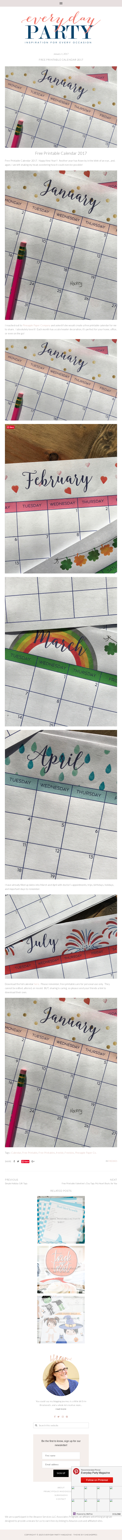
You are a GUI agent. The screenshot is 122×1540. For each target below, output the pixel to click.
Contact (61, 1499)
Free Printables (47, 1152)
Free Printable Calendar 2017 (61, 59)
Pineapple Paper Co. (86, 1152)
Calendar (16, 1152)
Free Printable (29, 1152)
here (36, 984)
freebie (60, 1152)
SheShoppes (90, 1535)
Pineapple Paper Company (36, 325)
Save (26, 1161)
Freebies (69, 1152)
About (61, 1487)
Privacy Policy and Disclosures (61, 1491)
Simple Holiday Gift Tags (16, 1183)
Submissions (61, 1495)
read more (61, 1409)
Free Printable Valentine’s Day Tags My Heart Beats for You (89, 1183)
